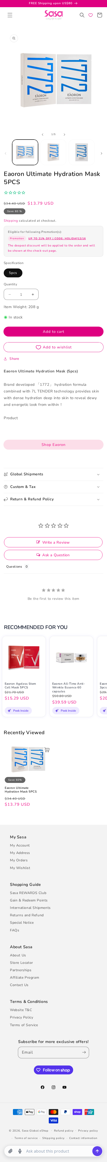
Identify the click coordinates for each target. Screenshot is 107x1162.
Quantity (10, 284)
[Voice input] (20, 1151)
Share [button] (14, 358)
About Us (18, 955)
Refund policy (63, 1131)
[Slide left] (42, 134)
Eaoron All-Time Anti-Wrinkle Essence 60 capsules (68, 687)
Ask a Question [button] (56, 555)
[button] (9, 15)
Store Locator (21, 962)
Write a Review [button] (56, 542)
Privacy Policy (21, 1017)
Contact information (83, 1138)
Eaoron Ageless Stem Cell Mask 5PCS (20, 686)
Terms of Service (24, 1025)
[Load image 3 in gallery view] (82, 152)
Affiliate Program (24, 977)
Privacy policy (88, 1131)
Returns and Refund (27, 915)
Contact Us (19, 985)
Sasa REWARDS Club (28, 893)
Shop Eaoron (54, 444)
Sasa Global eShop (35, 1130)
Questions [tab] (14, 566)
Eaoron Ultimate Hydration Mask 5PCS (21, 790)
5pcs (13, 272)
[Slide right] (64, 134)
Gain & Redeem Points (29, 900)
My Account (20, 845)
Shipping (11, 220)
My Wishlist (20, 868)
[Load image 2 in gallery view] (53, 152)
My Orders (19, 860)
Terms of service (26, 1138)
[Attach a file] (10, 1151)
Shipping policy (53, 1138)
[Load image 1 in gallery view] (25, 152)
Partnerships (20, 970)
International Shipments (30, 907)
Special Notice (22, 922)
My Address (20, 852)
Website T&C (21, 1010)
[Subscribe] (83, 1052)
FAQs (14, 930)
